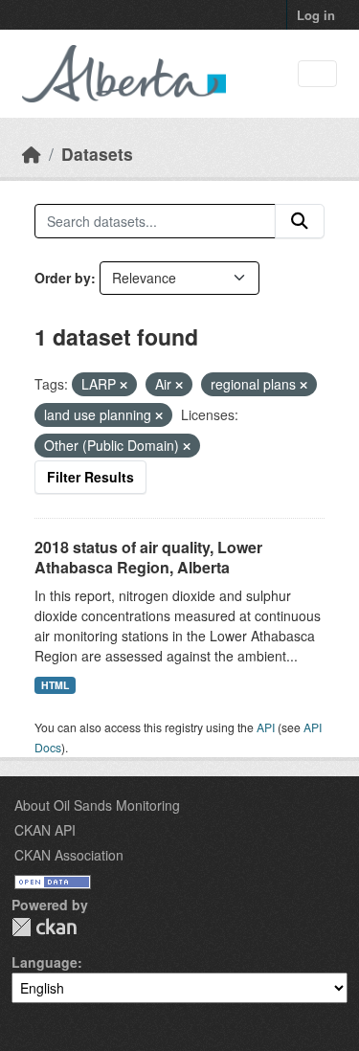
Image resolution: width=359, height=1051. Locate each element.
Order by (62, 277)
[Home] (31, 154)
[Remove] (123, 384)
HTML (55, 685)
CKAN (44, 927)
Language (44, 962)
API (266, 727)
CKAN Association (68, 854)
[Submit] (300, 221)
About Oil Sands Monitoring (97, 805)
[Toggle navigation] (317, 74)
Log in (316, 15)
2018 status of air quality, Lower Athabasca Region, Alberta (148, 557)
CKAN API (45, 829)
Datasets (97, 154)
